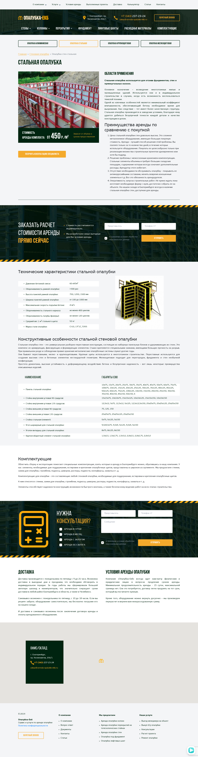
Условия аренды (73, 5)
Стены (24, 28)
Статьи (148, 5)
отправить (158, 238)
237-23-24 (133, 16)
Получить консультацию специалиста (42, 154)
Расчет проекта (148, 734)
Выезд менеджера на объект (154, 721)
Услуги (55, 5)
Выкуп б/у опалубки (150, 725)
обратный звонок (167, 18)
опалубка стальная (78, 43)
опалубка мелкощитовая (160, 43)
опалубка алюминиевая (37, 43)
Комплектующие (167, 28)
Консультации (147, 730)
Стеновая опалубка (39, 54)
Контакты (160, 5)
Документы (66, 730)
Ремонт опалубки (149, 738)
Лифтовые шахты (108, 28)
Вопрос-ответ (67, 725)
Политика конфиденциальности (33, 726)
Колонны (42, 28)
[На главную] (33, 17)
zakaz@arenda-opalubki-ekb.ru (133, 20)
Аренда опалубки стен (111, 733)
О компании (38, 5)
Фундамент (85, 28)
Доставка (117, 5)
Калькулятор (133, 5)
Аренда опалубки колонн (112, 721)
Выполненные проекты (97, 5)
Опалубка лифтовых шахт (113, 741)
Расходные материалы (137, 28)
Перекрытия (63, 28)
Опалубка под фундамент (113, 737)
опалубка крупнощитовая (119, 43)
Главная (22, 54)
